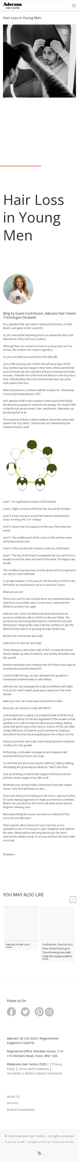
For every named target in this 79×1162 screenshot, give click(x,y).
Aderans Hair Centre (30, 1136)
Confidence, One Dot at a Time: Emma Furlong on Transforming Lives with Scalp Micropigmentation (57, 950)
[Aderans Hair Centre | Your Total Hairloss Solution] (12, 5)
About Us (13, 1096)
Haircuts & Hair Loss (18, 944)
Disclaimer (14, 1073)
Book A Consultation (21, 1109)
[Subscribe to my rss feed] (39, 1153)
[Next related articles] (73, 899)
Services (13, 1103)
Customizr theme (63, 1141)
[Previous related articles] (66, 899)
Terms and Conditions (33, 1069)
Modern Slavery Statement (43, 1073)
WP (23, 1141)
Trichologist (31, 829)
